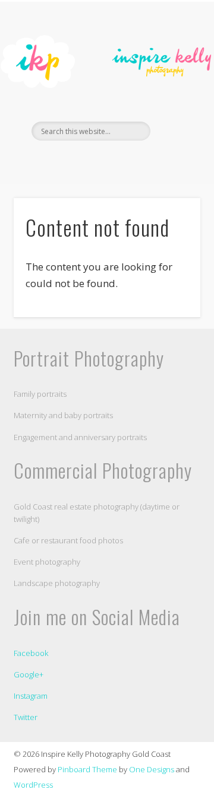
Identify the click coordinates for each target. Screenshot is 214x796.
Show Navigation (172, 106)
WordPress (33, 784)
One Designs (151, 769)
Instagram (31, 695)
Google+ (28, 674)
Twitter (25, 717)
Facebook (93, 160)
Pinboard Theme (87, 769)
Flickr (117, 160)
